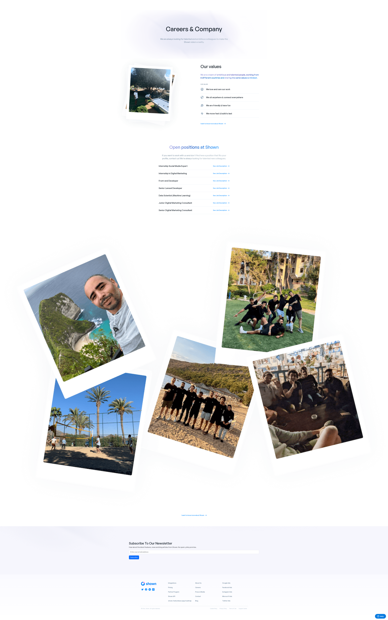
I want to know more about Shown (211, 123)
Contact (198, 596)
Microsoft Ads (227, 596)
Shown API (171, 596)
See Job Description (220, 166)
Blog (196, 601)
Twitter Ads (226, 601)
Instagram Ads (227, 592)
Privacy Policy (223, 608)
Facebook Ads (227, 587)
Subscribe (134, 557)
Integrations (172, 583)
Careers (198, 587)
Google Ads (226, 583)
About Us (198, 583)
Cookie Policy (213, 608)
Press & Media (200, 592)
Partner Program (173, 592)
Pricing (170, 587)
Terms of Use (232, 608)
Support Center (243, 608)
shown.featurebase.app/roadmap (179, 601)
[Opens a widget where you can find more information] (380, 616)
